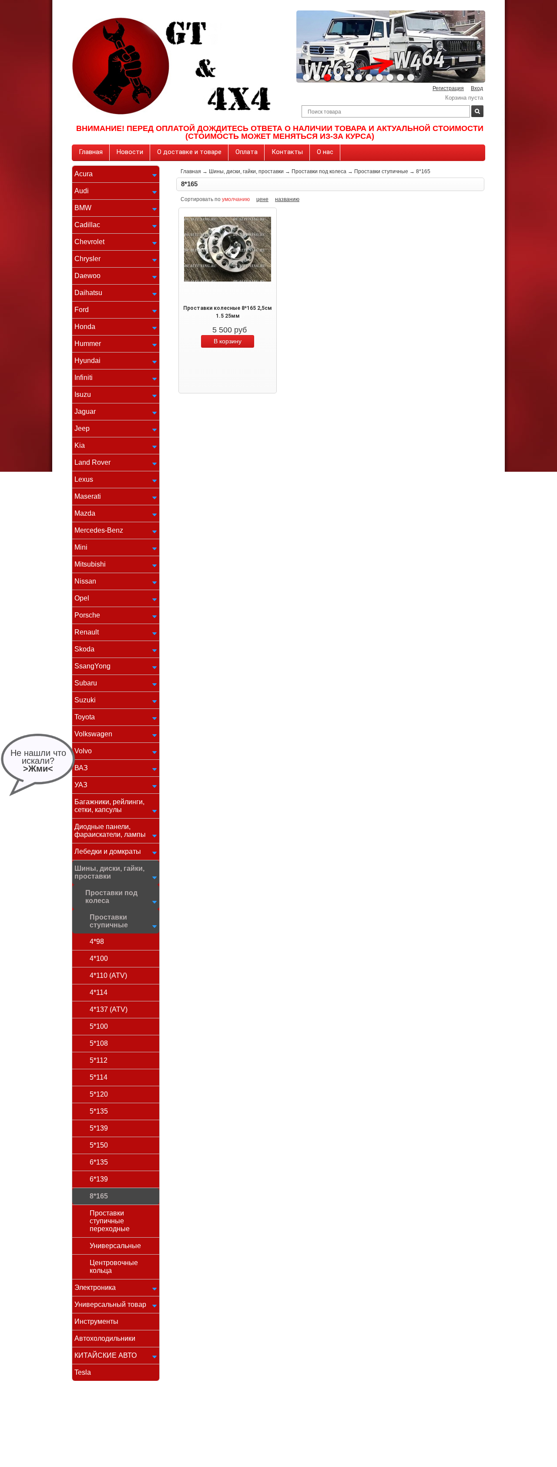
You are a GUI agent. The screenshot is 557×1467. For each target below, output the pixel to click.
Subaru (85, 683)
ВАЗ (81, 768)
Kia (79, 445)
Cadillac (87, 224)
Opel (81, 598)
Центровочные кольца (114, 1266)
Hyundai (87, 360)
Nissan (85, 581)
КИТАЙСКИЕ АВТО (105, 1355)
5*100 (99, 1026)
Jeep (82, 428)
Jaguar (85, 411)
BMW (82, 207)
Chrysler (87, 258)
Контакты (287, 152)
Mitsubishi (90, 564)
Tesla (82, 1372)
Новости (130, 152)
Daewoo (87, 275)
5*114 (98, 1077)
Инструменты (96, 1321)
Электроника (95, 1287)
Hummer (87, 343)
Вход (477, 88)
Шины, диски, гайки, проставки (109, 872)
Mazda (84, 513)
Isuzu (82, 394)
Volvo (83, 751)
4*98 (97, 941)
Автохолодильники (104, 1338)
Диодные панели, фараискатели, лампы (110, 830)
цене (262, 199)
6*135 (99, 1162)
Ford (81, 309)
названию (287, 199)
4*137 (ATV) (109, 1009)
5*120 (99, 1094)
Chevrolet (89, 241)
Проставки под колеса (111, 896)
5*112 (98, 1060)
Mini (80, 547)
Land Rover (92, 462)
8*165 (99, 1196)
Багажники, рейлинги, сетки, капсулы (109, 805)
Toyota (84, 717)
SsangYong (92, 666)
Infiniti (83, 377)
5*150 (99, 1145)
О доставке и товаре (189, 152)
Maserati (87, 496)
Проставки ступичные (109, 921)
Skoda (84, 649)
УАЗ (80, 785)
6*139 (99, 1179)
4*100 (99, 958)
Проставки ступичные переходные (110, 1220)
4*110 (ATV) (108, 975)
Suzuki (85, 700)
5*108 (99, 1043)
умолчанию (236, 199)
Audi (81, 191)
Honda (84, 326)
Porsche (87, 615)
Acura (83, 174)
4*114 (98, 992)
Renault (86, 632)
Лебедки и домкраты (107, 851)
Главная (91, 152)
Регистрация (448, 88)
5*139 (99, 1128)
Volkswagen (93, 734)
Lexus (83, 479)
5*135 (99, 1111)
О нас (325, 152)
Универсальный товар (110, 1304)
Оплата (246, 152)
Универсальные (115, 1245)
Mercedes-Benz (98, 530)
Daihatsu (88, 292)
